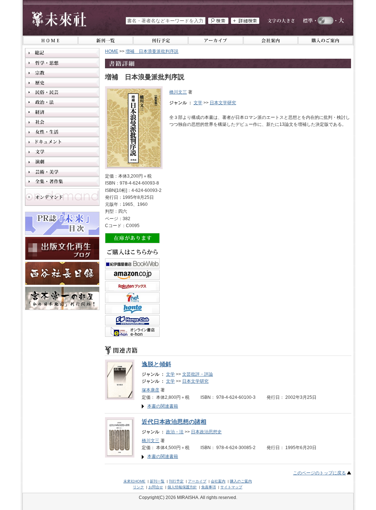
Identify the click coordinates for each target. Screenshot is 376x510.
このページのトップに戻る (319, 473)
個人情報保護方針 (182, 487)
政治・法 (175, 431)
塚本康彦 (150, 390)
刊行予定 (176, 481)
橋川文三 (178, 92)
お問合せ (155, 487)
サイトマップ (231, 487)
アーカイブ (197, 481)
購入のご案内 (241, 481)
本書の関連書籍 (162, 406)
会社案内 (218, 481)
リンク (138, 487)
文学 (198, 102)
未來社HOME (134, 481)
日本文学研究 (223, 102)
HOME (111, 51)
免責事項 (208, 487)
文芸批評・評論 (197, 374)
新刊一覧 (157, 481)
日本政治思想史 (206, 431)
